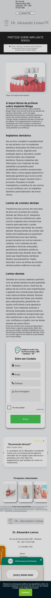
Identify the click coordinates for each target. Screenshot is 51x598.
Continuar (26, 592)
